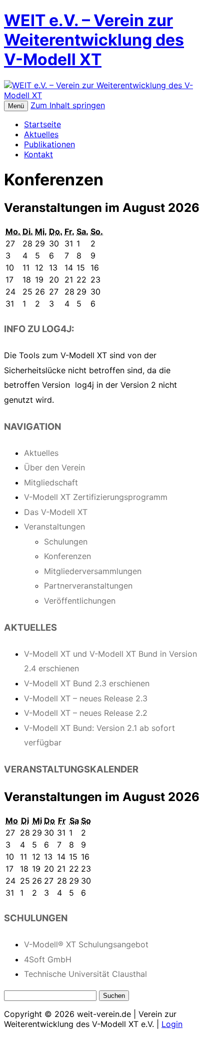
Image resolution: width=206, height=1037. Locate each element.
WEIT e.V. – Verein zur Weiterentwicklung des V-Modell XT (94, 40)
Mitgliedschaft (51, 482)
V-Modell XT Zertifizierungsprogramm (96, 497)
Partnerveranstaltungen (88, 586)
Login (172, 1024)
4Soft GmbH (48, 959)
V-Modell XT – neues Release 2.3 (86, 698)
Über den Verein (54, 467)
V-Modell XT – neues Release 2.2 (86, 713)
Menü (16, 106)
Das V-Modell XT (56, 512)
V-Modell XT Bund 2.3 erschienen (87, 683)
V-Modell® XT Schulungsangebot (86, 944)
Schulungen (66, 542)
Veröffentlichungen (80, 601)
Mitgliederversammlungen (93, 571)
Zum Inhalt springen (67, 105)
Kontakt (38, 154)
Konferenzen (67, 556)
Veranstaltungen (54, 527)
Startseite (42, 124)
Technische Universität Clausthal (85, 974)
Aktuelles (41, 134)
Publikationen (49, 144)
